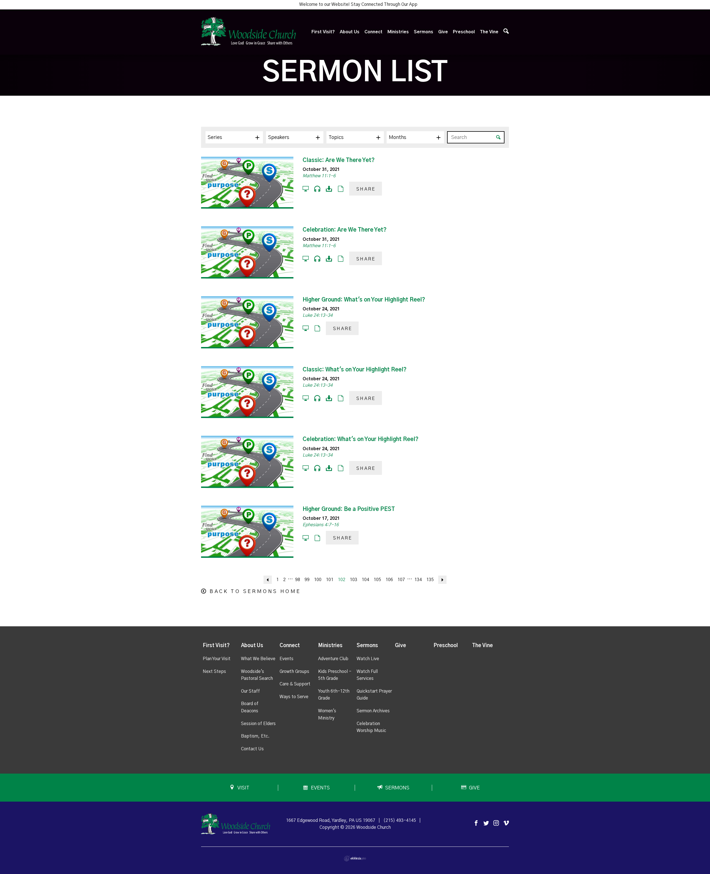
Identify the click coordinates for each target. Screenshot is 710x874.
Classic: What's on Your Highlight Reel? (355, 370)
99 (307, 579)
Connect (373, 32)
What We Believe (258, 659)
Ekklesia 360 (355, 858)
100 (317, 579)
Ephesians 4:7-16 (321, 525)
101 (329, 579)
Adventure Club (333, 659)
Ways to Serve (294, 697)
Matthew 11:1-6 (319, 176)
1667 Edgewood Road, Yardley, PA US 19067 (330, 820)
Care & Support (295, 684)
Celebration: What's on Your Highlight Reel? (361, 439)
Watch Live (368, 659)
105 (377, 579)
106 (389, 579)
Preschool (464, 32)
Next (442, 580)
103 (353, 579)
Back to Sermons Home (255, 591)
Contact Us (252, 749)
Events (286, 659)
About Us (349, 32)
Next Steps (214, 671)
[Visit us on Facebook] (476, 823)
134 (418, 579)
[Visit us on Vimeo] (506, 823)
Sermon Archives (373, 711)
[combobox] (234, 137)
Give (443, 32)
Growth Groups (294, 671)
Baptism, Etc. (255, 736)
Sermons (423, 32)
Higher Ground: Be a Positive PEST (349, 509)
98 (297, 579)
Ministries (398, 32)
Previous (267, 580)
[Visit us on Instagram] (496, 823)
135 (430, 579)
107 (401, 579)
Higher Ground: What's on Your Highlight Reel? (364, 300)
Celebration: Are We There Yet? (345, 230)
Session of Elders (258, 723)
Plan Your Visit (216, 659)
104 (365, 579)
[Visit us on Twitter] (486, 823)
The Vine (489, 32)
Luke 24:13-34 (318, 315)
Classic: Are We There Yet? (339, 160)
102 (341, 579)
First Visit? (323, 32)
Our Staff (250, 691)
